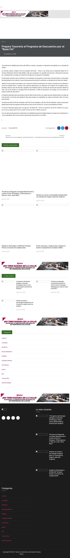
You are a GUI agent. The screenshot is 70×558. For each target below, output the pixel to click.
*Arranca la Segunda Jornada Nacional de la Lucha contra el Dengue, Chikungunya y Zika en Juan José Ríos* (18, 193)
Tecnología (5, 378)
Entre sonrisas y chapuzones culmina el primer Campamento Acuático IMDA (50, 247)
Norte (3, 41)
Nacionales (5, 365)
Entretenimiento (7, 351)
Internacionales (7, 360)
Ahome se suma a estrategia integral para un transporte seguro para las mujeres (51, 196)
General (4, 356)
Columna (4, 343)
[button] (67, 7)
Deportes (4, 347)
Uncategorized (6, 383)
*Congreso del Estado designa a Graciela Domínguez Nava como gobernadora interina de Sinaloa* (24, 284)
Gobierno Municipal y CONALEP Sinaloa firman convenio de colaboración (16, 247)
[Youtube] (12, 2)
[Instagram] (9, 2)
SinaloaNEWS (13, 128)
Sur (3, 374)
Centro (4, 338)
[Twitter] (5, 2)
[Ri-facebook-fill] (2, 2)
